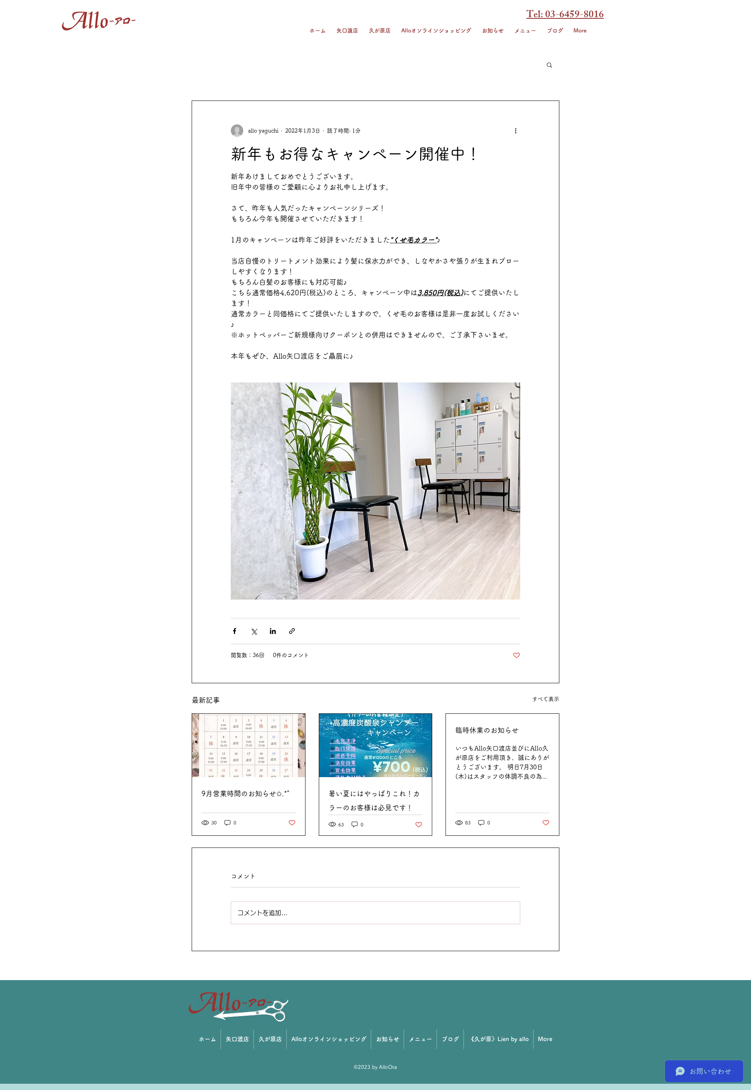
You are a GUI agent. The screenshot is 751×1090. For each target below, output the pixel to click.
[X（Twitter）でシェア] (253, 631)
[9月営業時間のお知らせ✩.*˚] (248, 745)
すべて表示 (545, 699)
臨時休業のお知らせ (487, 730)
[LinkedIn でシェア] (273, 631)
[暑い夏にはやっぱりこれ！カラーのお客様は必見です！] (375, 745)
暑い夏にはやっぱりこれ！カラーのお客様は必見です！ (374, 800)
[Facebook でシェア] (234, 631)
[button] (549, 64)
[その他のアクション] (515, 130)
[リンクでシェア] (292, 631)
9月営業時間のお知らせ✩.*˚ (245, 793)
